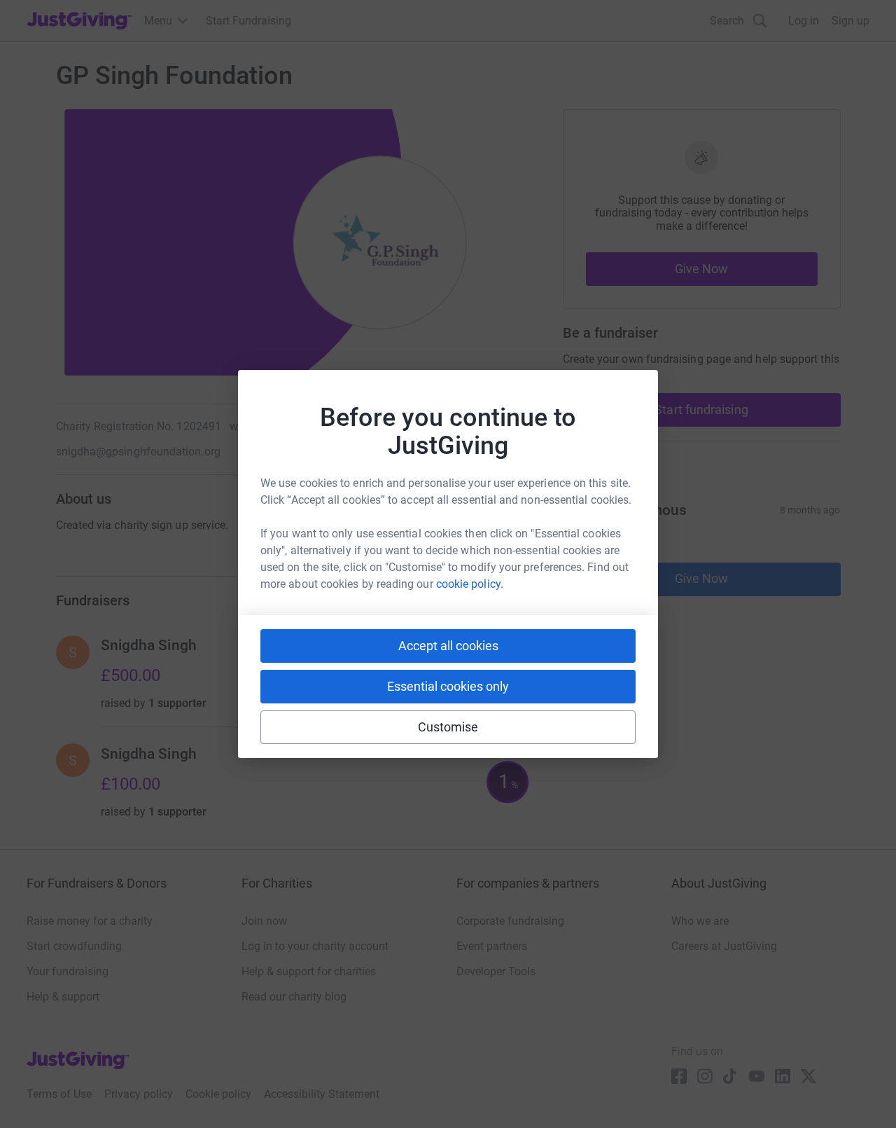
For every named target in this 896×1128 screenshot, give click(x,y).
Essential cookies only (448, 686)
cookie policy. (469, 584)
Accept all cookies (448, 645)
